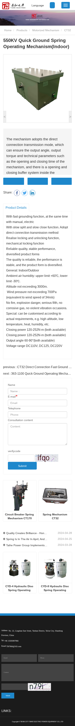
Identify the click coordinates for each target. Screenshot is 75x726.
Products (22, 30)
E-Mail (38, 181)
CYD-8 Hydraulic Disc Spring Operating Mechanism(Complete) (55, 588)
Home (7, 30)
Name (11, 384)
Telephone (14, 408)
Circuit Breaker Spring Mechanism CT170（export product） (20, 516)
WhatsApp (61, 181)
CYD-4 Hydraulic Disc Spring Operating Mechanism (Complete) (20, 588)
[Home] (14, 6)
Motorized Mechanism (45, 30)
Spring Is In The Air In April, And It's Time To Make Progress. (27, 539)
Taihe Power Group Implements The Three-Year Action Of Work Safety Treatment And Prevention (27, 545)
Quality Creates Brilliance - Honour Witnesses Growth (27, 533)
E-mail (12, 396)
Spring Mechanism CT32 (55, 516)
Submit (22, 465)
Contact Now (13, 181)
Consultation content (20, 420)
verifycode (14, 451)
